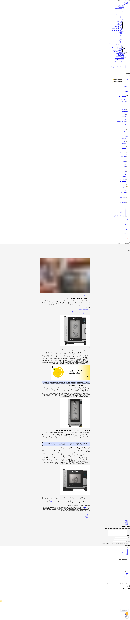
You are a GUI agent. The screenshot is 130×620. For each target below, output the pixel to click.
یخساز (121, 33)
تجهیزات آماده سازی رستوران (119, 20)
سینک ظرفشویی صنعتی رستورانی (116, 50)
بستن (129, 75)
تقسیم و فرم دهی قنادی (123, 181)
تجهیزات (85, 313)
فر (84, 309)
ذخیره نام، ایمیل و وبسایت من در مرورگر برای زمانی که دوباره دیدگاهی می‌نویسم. (115, 543)
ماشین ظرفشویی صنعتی (117, 51)
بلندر (121, 29)
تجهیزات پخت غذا (126, 136)
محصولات (126, 3)
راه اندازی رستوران (122, 208)
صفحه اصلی (126, 2)
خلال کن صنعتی (124, 161)
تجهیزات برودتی (121, 31)
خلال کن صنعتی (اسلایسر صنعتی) (116, 24)
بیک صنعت (126, 86)
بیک (76, 313)
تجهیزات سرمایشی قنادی (119, 14)
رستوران (88, 295)
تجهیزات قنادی (124, 176)
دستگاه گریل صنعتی (118, 41)
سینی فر (124, 18)
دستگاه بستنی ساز (121, 54)
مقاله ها (85, 295)
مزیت (87, 309)
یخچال (121, 34)
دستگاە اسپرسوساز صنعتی (119, 59)
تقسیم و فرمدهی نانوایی (123, 200)
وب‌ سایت (128, 541)
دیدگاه (128, 535)
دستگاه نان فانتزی (121, 5)
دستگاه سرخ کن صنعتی (118, 42)
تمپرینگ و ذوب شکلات (120, 53)
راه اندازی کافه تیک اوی (122, 210)
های (85, 309)
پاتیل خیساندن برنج (119, 21)
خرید (87, 313)
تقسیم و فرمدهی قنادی (120, 15)
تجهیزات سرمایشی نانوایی (119, 8)
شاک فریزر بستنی (121, 55)
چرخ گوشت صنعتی (118, 22)
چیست (80, 309)
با (77, 313)
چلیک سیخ (120, 49)
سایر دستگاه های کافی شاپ (122, 109)
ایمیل (129, 539)
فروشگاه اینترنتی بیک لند (123, 559)
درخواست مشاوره (125, 77)
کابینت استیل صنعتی (118, 26)
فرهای (82, 310)
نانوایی (125, 4)
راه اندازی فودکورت (122, 65)
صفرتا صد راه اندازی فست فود (121, 64)
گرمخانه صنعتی (124, 116)
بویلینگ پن (120, 38)
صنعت (75, 313)
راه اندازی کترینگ (125, 553)
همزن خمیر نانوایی (121, 6)
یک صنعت (85, 507)
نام (129, 537)
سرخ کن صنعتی (124, 148)
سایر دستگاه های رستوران (124, 124)
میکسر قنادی (121, 16)
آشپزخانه (75, 310)
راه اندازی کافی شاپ (122, 209)
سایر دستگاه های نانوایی (123, 202)
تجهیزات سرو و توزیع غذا (120, 44)
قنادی (125, 174)
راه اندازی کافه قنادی (122, 63)
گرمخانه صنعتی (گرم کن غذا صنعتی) (116, 47)
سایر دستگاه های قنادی (120, 17)
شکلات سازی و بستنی (122, 52)
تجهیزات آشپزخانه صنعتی (122, 19)
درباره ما (126, 70)
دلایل (87, 310)
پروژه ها (126, 68)
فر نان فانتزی (121, 7)
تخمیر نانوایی (122, 9)
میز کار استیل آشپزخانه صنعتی (117, 28)
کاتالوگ (127, 79)
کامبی (83, 309)
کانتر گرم (120, 46)
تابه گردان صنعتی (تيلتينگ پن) (117, 39)
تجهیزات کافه (123, 57)
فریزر (125, 134)
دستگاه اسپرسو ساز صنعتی (122, 107)
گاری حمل (120, 27)
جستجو (119, 0)
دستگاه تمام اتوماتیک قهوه (119, 58)
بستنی (127, 568)
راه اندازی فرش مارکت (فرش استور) (119, 67)
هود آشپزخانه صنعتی (118, 23)
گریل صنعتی (124, 146)
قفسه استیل (120, 25)
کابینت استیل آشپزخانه (123, 164)
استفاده (85, 310)
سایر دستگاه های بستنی (120, 56)
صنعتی (71, 310)
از (83, 310)
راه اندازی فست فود (122, 213)
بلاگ (127, 69)
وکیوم (125, 171)
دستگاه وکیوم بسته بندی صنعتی (116, 30)
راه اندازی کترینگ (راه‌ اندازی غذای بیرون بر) (118, 66)
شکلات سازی (125, 565)
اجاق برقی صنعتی (123, 138)
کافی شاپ (126, 567)
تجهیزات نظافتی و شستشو (119, 48)
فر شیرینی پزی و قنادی (120, 13)
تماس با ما (126, 233)
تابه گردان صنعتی (124, 143)
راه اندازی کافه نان (123, 211)
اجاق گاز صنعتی (119, 40)
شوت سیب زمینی (119, 45)
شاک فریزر (120, 32)
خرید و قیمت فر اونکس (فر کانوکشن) (115, 43)
